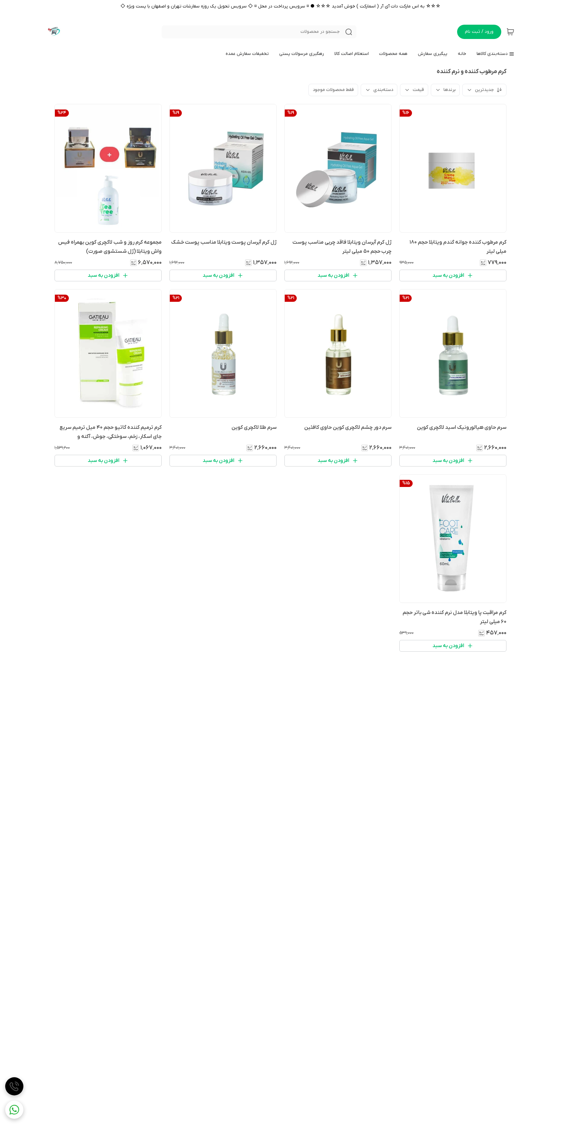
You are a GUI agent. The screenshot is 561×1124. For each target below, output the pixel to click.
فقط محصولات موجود (333, 90)
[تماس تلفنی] (14, 1086)
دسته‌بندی (383, 90)
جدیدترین (484, 90)
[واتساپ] (14, 1110)
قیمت (418, 90)
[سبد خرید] (510, 32)
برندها (449, 90)
